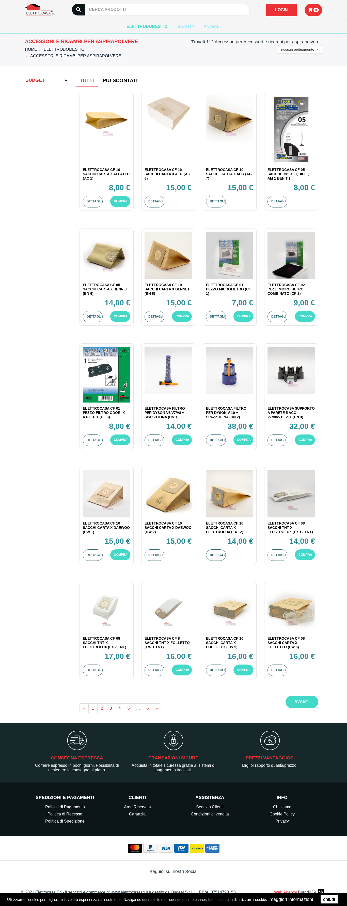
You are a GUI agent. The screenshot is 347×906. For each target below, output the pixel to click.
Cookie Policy (282, 814)
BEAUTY (186, 26)
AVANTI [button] (301, 702)
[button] (313, 10)
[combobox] (300, 49)
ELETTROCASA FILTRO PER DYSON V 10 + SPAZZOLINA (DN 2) (226, 412)
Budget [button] (35, 80)
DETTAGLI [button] (94, 201)
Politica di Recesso (65, 814)
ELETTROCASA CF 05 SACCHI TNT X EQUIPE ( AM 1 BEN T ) (288, 174)
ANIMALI (211, 26)
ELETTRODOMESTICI (147, 26)
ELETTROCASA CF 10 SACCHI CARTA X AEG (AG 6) (167, 174)
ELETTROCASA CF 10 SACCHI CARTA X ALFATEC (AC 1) (106, 174)
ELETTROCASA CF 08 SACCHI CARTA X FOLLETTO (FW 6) (286, 642)
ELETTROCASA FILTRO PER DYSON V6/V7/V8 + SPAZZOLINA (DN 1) (165, 412)
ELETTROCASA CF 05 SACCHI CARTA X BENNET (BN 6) (105, 289)
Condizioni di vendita (210, 814)
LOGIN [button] (281, 10)
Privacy (282, 821)
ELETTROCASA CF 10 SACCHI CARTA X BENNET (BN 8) (167, 289)
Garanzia (137, 814)
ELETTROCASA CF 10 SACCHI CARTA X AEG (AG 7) (229, 174)
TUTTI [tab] (87, 80)
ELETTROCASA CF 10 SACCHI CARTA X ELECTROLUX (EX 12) (224, 527)
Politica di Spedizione (65, 821)
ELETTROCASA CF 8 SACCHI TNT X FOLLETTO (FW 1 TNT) (167, 642)
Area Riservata (137, 807)
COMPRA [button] (121, 201)
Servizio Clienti (210, 807)
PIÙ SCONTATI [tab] (120, 80)
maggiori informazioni (291, 899)
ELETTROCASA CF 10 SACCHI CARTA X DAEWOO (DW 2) (168, 527)
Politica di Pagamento (65, 807)
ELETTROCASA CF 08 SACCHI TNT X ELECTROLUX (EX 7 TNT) (104, 642)
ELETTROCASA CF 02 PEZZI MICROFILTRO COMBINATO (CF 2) (286, 289)
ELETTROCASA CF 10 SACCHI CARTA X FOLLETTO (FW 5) (224, 642)
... (138, 708)
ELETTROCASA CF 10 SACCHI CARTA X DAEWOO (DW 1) (106, 527)
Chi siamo (282, 807)
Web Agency (285, 892)
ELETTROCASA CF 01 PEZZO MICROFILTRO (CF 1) (228, 289)
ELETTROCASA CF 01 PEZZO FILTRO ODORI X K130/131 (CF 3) (104, 412)
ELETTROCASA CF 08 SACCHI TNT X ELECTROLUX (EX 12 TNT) (290, 527)
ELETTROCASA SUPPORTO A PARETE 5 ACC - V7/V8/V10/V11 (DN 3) (291, 412)
